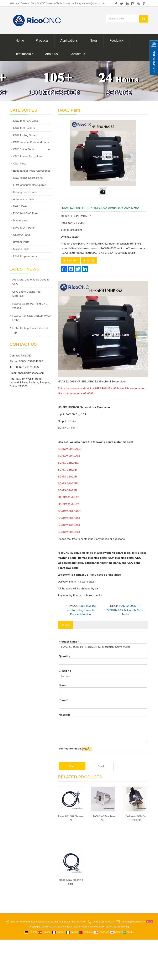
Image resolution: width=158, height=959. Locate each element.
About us (51, 54)
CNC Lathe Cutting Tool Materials (26, 293)
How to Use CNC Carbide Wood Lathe (31, 317)
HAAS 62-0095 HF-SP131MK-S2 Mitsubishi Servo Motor (125, 610)
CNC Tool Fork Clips (25, 120)
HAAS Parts (20, 206)
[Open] (154, 57)
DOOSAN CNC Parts (25, 213)
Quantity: (65, 656)
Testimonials (24, 54)
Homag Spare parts (25, 192)
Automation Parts (23, 199)
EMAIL (90, 260)
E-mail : (65, 670)
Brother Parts (21, 241)
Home (19, 40)
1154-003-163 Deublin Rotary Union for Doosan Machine (81, 610)
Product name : (70, 641)
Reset (100, 766)
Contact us (77, 54)
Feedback (116, 40)
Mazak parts (20, 220)
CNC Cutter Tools (23, 149)
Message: (65, 714)
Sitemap (125, 926)
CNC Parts (19, 163)
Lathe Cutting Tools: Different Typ (30, 330)
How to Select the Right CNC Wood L (29, 305)
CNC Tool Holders (24, 127)
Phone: (63, 700)
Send (72, 766)
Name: (63, 685)
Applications (69, 40)
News (94, 40)
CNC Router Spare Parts (28, 156)
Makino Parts (21, 248)
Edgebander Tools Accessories (31, 170)
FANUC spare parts (25, 256)
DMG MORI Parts (23, 227)
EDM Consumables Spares (29, 184)
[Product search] (143, 19)
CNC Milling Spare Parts (28, 177)
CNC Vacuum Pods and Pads (31, 142)
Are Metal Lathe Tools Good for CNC (31, 281)
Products (42, 40)
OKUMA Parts (21, 234)
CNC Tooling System (25, 135)
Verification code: (70, 748)
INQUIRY (72, 260)
